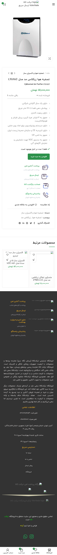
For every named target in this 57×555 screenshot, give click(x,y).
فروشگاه (29, 472)
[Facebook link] (34, 223)
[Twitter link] (31, 223)
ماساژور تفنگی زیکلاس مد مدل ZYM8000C (42, 279)
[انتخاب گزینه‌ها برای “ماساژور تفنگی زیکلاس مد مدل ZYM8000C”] (33, 259)
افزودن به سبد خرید (39, 156)
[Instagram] (31, 536)
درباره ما (28, 453)
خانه (48, 73)
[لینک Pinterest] (27, 223)
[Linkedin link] (23, 223)
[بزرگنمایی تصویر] (50, 58)
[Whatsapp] (25, 536)
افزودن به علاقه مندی (24, 205)
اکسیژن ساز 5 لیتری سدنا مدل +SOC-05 (15, 262)
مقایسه (43, 205)
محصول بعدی (8, 73)
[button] (7, 259)
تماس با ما (28, 459)
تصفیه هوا (37, 218)
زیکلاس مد (26, 218)
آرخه (22, 526)
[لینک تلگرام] (20, 223)
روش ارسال (29, 465)
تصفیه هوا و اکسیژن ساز (33, 73)
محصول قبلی (14, 73)
